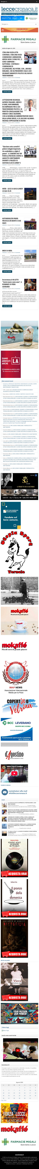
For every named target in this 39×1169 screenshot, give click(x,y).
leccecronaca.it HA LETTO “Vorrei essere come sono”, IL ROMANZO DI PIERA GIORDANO (12, 283)
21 (14, 1095)
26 (3, 1098)
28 (14, 1098)
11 (35, 1090)
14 (14, 1093)
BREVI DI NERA (7, 250)
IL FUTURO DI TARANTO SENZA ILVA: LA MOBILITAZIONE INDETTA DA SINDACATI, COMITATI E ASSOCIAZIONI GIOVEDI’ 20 (22, 825)
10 (30, 1090)
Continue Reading (7, 91)
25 (35, 1095)
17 (30, 1093)
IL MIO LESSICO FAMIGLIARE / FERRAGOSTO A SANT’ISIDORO (22, 434)
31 (30, 1098)
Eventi (3, 800)
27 (8, 1098)
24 (30, 1095)
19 (3, 1095)
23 (24, 1095)
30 (24, 1098)
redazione (4, 77)
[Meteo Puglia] (5, 1030)
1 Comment (17, 122)
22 (19, 1095)
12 (3, 1093)
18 (35, 1093)
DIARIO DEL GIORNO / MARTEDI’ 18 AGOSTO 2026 (21, 394)
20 (8, 1095)
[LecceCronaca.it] (19, 14)
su (6, 383)
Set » (5, 1100)
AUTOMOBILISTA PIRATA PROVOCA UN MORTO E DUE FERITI (11, 220)
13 (8, 1093)
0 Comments (17, 77)
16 (24, 1093)
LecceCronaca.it (19, 1155)
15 (19, 1093)
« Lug (2, 1100)
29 (19, 1098)
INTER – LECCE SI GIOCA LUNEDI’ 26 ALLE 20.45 (12, 189)
